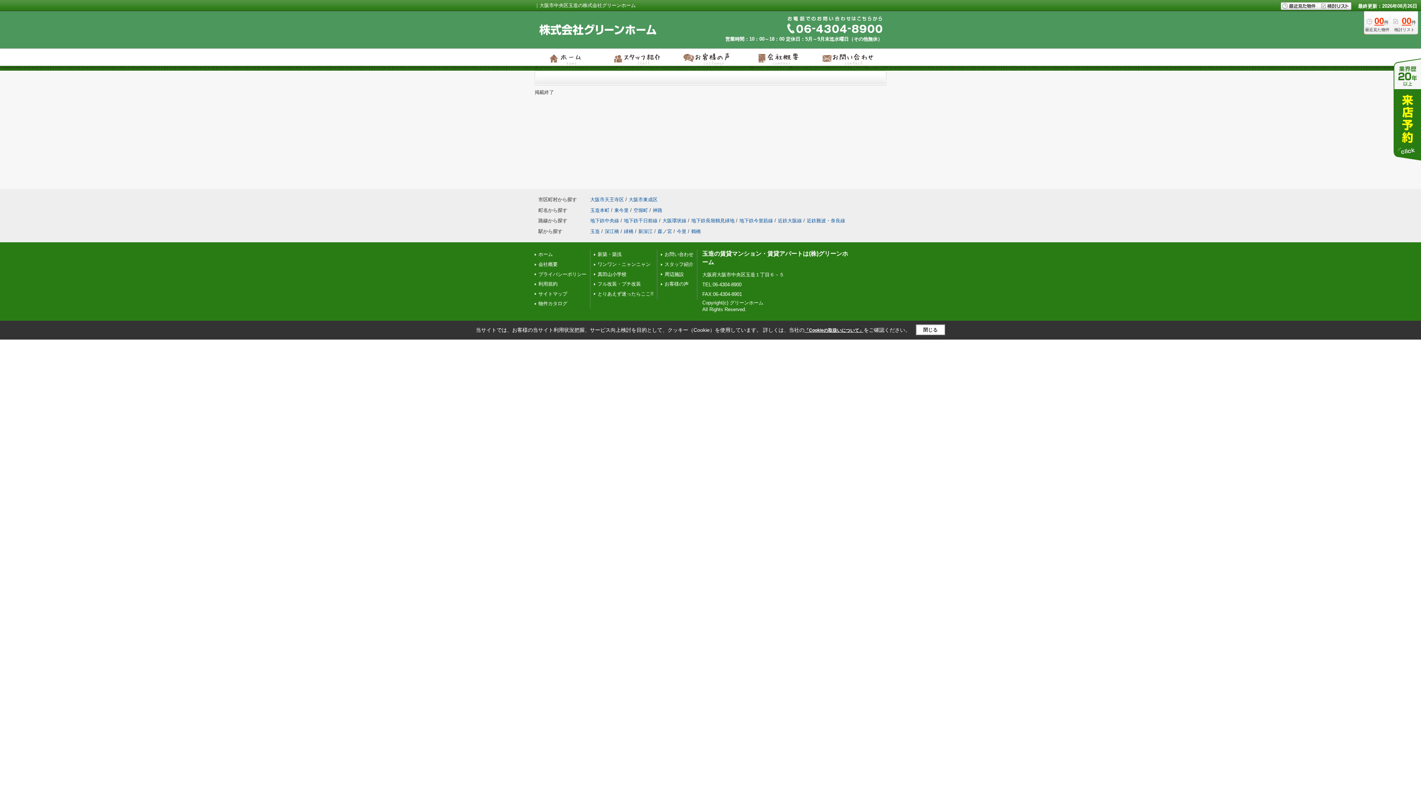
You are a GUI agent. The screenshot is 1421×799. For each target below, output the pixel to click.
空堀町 (641, 210)
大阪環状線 (674, 220)
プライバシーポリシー (562, 274)
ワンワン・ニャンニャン (624, 264)
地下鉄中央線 (604, 220)
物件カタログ (552, 303)
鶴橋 (696, 231)
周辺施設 (674, 274)
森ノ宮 (665, 231)
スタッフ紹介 (679, 264)
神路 (657, 210)
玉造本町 (599, 210)
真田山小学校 (612, 274)
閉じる (930, 330)
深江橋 (612, 231)
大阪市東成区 (643, 199)
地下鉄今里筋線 (756, 220)
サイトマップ (552, 294)
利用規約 (548, 284)
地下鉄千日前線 (641, 220)
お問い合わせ (679, 254)
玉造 (595, 231)
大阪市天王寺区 (607, 199)
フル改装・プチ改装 (619, 284)
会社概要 (548, 264)
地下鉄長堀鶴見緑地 (713, 220)
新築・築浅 (610, 254)
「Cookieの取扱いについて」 (834, 330)
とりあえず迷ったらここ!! (626, 294)
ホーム (545, 254)
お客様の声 (677, 284)
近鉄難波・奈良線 (826, 220)
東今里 (621, 210)
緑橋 (629, 231)
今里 (681, 231)
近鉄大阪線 (790, 220)
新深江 (645, 231)
